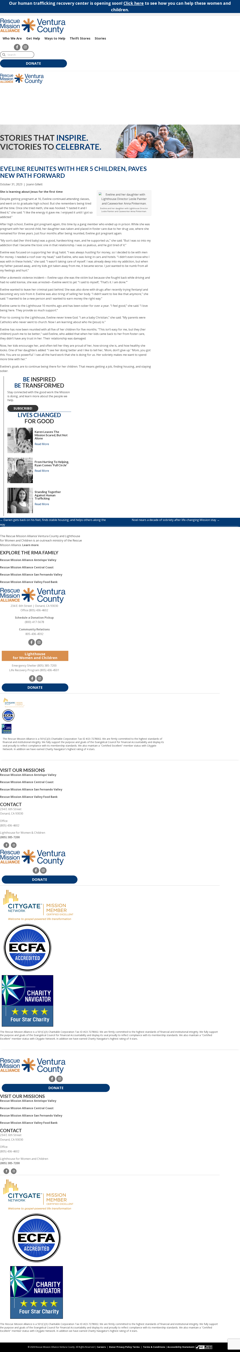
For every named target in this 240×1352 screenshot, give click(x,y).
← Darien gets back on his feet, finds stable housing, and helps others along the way (53, 522)
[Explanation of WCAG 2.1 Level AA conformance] (203, 1346)
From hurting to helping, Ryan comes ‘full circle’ (52, 463)
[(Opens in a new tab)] (38, 905)
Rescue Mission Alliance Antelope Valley (28, 560)
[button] (17, 47)
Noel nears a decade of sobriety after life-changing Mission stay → (176, 520)
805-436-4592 (34, 634)
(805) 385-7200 (47, 665)
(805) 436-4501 (49, 670)
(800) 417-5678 (34, 622)
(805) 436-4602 (38, 610)
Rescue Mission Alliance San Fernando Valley (31, 574)
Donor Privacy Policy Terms (124, 1346)
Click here (134, 3)
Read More (42, 444)
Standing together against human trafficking (48, 495)
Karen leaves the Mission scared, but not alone (51, 435)
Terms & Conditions (154, 1346)
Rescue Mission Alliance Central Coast (27, 567)
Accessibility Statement (180, 1346)
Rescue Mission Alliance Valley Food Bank (29, 582)
